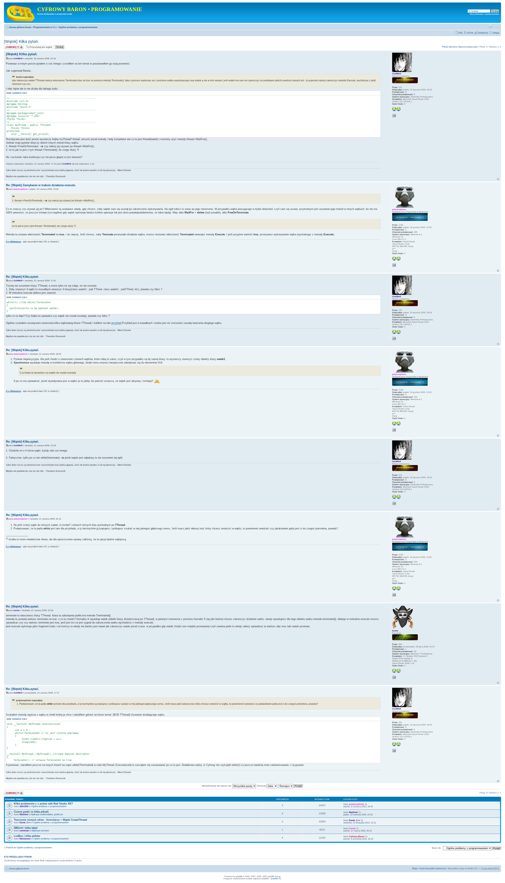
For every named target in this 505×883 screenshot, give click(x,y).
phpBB (239, 876)
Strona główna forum (20, 27)
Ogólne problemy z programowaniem (78, 27)
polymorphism (20, 189)
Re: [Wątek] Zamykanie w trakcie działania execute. (41, 185)
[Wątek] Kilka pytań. (21, 41)
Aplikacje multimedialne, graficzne (47, 814)
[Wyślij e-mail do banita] (394, 677)
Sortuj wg (262, 786)
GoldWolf (18, 58)
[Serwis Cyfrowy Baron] (21, 12)
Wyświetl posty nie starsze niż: (217, 786)
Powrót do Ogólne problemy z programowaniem (29, 847)
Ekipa (414, 868)
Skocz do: (436, 848)
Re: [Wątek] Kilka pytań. (22, 276)
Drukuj (490, 26)
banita (17, 610)
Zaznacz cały (19, 93)
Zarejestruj (483, 33)
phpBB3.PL (276, 878)
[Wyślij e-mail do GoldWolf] (394, 116)
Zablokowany (10, 46)
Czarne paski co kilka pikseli (31, 811)
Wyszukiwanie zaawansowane (484, 14)
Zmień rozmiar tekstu (496, 26)
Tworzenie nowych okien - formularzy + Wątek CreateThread (50, 819)
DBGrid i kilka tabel (25, 827)
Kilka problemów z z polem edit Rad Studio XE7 (43, 803)
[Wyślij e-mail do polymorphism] (394, 265)
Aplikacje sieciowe (40, 830)
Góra (498, 179)
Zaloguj (495, 33)
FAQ (460, 33)
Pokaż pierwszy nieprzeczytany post (460, 47)
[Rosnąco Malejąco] (290, 786)
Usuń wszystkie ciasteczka (432, 868)
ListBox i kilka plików (27, 835)
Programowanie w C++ (45, 27)
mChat (470, 33)
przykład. (116, 322)
